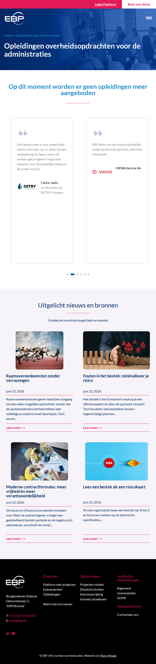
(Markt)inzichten (92, 589)
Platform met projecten (59, 584)
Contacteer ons (128, 614)
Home (8, 35)
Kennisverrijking (91, 594)
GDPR (121, 598)
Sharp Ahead (108, 655)
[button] (67, 274)
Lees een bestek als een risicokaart (114, 486)
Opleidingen (51, 594)
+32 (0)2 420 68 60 (22, 615)
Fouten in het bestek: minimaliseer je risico (116, 378)
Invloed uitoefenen (93, 599)
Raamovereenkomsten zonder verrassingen (33, 378)
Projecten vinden (92, 584)
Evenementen (52, 589)
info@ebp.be (18, 620)
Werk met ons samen (57, 604)
